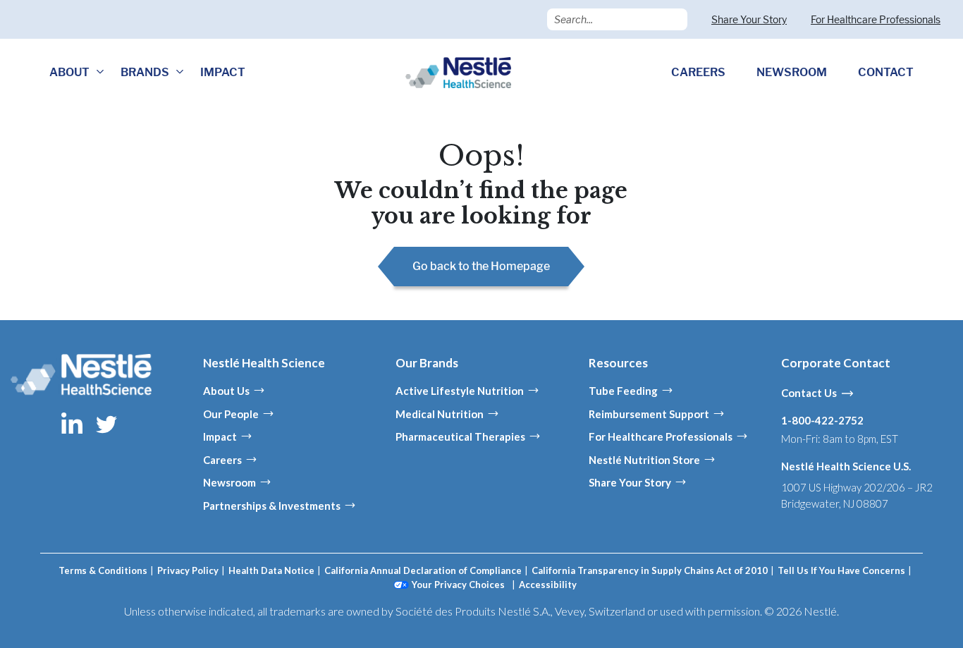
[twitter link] (106, 422)
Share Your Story (749, 19)
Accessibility (548, 584)
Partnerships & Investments (272, 505)
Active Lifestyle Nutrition (459, 390)
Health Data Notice (271, 570)
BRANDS (145, 72)
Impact (220, 436)
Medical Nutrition (439, 414)
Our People (231, 414)
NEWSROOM (791, 72)
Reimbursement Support (649, 414)
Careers (222, 459)
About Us (226, 390)
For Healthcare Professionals (875, 19)
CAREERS (698, 72)
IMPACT (222, 72)
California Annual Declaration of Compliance (423, 570)
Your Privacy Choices (458, 584)
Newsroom (229, 482)
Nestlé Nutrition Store (644, 459)
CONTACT (886, 72)
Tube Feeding (623, 390)
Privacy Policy (188, 570)
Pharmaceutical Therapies (460, 436)
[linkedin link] (73, 422)
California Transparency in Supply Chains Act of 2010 (650, 570)
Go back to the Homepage (481, 266)
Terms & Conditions (103, 570)
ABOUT (69, 72)
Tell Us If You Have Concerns (841, 570)
